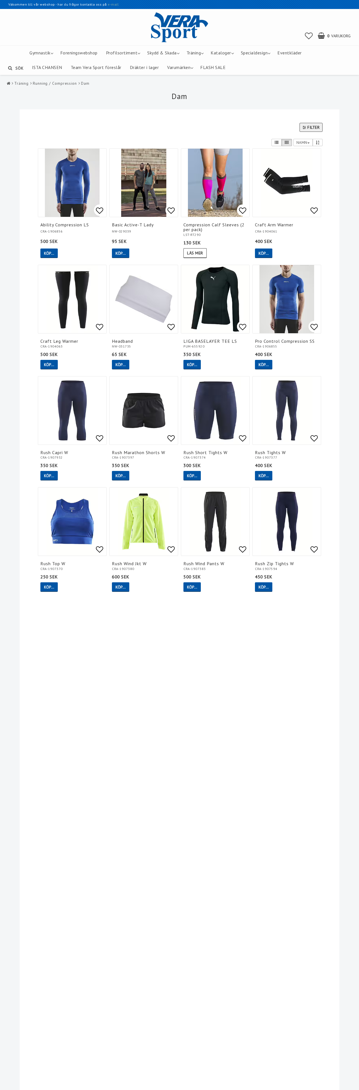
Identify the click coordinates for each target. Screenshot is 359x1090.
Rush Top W (52, 563)
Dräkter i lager (144, 67)
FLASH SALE (212, 67)
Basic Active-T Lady (133, 224)
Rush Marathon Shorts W (138, 452)
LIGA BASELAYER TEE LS (210, 341)
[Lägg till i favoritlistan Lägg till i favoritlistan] (72, 182)
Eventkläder (289, 53)
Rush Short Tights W (205, 452)
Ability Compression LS (64, 224)
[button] (309, 35)
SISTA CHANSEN (45, 67)
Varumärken (178, 67)
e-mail (113, 4)
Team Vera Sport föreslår (96, 67)
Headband (122, 341)
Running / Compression (55, 83)
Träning (194, 53)
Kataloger (221, 53)
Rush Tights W (270, 452)
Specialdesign (254, 53)
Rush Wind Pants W (203, 563)
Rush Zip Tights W (274, 563)
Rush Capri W (54, 452)
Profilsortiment (122, 53)
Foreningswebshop (79, 53)
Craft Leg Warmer (59, 341)
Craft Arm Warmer (274, 224)
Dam (85, 83)
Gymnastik (39, 53)
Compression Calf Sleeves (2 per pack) (214, 227)
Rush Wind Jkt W (129, 563)
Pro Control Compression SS (285, 341)
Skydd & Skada (162, 53)
